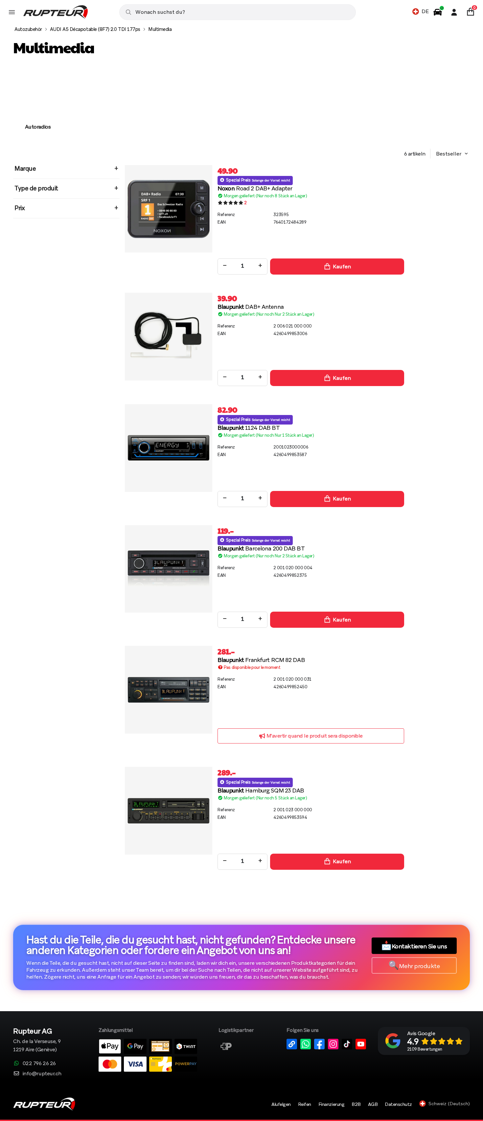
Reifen (304, 1104)
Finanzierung (331, 1104)
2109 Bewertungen (424, 1049)
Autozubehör (28, 29)
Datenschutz (398, 1104)
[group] (37, 105)
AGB (373, 1104)
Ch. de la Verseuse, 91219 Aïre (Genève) (37, 1040)
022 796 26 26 (39, 1063)
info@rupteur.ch (42, 1073)
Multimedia (160, 29)
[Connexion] (454, 12)
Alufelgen (281, 1104)
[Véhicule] (437, 12)
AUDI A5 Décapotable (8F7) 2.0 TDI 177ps (95, 29)
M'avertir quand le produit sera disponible (313, 735)
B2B (356, 1104)
